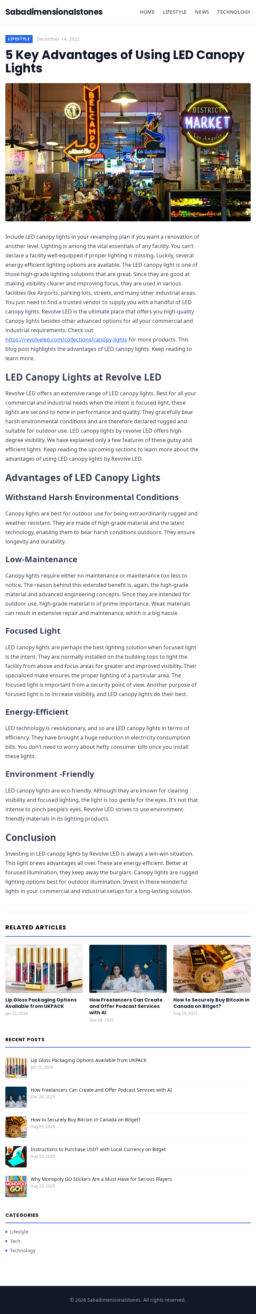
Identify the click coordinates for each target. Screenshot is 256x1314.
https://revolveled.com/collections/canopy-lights (66, 339)
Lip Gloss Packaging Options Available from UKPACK (41, 1003)
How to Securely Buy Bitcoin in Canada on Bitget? (211, 1003)
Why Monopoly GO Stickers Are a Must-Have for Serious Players (101, 1179)
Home (147, 12)
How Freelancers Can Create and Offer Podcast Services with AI (126, 1006)
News (202, 12)
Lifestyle (175, 12)
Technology (234, 12)
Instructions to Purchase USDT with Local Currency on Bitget (98, 1149)
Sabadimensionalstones (53, 12)
